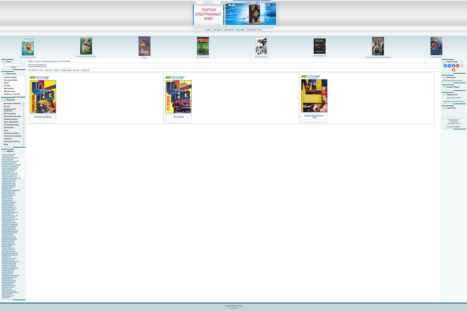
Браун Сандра (7, 243)
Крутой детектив (42, 77)
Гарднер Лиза (6, 272)
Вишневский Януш (8, 239)
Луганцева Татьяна (8, 226)
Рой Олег (5, 256)
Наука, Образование (11, 122)
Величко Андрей (7, 282)
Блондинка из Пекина (43, 117)
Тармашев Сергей (8, 222)
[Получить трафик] (454, 97)
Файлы (37, 61)
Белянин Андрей (7, 163)
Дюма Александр (7, 185)
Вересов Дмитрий (8, 173)
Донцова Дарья (7, 154)
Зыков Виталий (7, 204)
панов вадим (6, 200)
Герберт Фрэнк (7, 248)
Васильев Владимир (9, 253)
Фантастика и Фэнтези (12, 141)
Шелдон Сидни (7, 210)
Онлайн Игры (251, 29)
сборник (4, 297)
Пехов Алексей (7, 181)
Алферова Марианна (9, 268)
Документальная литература (10, 110)
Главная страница (10, 77)
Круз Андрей (6, 234)
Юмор (6, 144)
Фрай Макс (5, 246)
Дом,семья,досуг (10, 113)
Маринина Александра (10, 178)
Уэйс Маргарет (7, 221)
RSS (273, 2)
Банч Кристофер (7, 251)
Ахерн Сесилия (7, 217)
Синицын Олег (7, 287)
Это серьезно (179, 117)
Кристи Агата (6, 199)
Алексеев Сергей (8, 285)
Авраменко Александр (9, 275)
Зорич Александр (8, 176)
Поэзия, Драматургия (11, 125)
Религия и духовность (12, 133)
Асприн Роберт (7, 183)
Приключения (9, 127)
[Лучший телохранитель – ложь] (314, 95)
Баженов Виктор (7, 245)
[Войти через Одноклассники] (453, 70)
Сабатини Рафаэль (8, 224)
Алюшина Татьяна (8, 267)
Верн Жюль (6, 188)
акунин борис (6, 171)
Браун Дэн (5, 289)
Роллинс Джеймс (7, 207)
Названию (48, 70)
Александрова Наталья (10, 164)
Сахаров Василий (8, 238)
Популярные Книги (10, 80)
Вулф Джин (6, 197)
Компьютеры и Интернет (13, 116)
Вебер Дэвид (6, 279)
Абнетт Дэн (6, 294)
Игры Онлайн (8, 88)
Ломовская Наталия (9, 255)
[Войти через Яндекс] (457, 66)
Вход (260, 29)
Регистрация (240, 29)
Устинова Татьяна (8, 202)
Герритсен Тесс (7, 236)
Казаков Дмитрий (8, 229)
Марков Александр (8, 233)
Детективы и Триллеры (12, 103)
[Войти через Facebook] (453, 66)
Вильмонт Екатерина (9, 262)
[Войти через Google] (462, 66)
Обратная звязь (9, 91)
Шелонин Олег (7, 241)
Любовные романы (11, 119)
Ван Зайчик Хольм (8, 209)
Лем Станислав (7, 205)
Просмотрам (85, 70)
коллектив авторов (8, 277)
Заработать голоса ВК (12, 94)
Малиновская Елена (9, 231)
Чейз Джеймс (6, 284)
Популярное (218, 29)
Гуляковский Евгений (9, 212)
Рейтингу (57, 70)
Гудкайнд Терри (7, 180)
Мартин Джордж (7, 193)
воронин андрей (7, 227)
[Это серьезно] (179, 96)
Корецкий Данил (7, 195)
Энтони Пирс (6, 214)
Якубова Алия (6, 270)
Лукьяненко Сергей (8, 158)
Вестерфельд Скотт (9, 219)
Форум (6, 83)
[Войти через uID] (445, 66)
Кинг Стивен (6, 159)
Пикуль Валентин (8, 263)
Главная (208, 29)
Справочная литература (12, 136)
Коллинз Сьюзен (7, 291)
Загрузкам (76, 70)
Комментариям (66, 70)
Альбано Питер (7, 250)
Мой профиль (229, 29)
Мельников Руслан (8, 258)
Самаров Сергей (7, 265)
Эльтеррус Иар (7, 260)
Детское (7, 106)
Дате (41, 70)
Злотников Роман (8, 170)
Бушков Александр (8, 168)
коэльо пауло (6, 273)
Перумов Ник (6, 156)
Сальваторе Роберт (9, 161)
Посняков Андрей (8, 280)
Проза (6, 130)
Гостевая (7, 86)
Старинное (8, 139)
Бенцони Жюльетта (8, 216)
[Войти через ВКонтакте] (449, 66)
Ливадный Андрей (8, 175)
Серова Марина (7, 192)
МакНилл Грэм (7, 296)
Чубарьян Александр (9, 292)
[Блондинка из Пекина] (43, 96)
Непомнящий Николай (9, 190)
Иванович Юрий (7, 187)
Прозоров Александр (9, 166)
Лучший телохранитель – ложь (314, 116)
